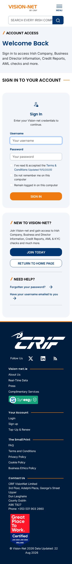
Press (11, 385)
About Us (14, 374)
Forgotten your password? (28, 287)
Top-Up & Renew (19, 429)
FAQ (11, 445)
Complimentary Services (23, 391)
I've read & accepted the (35, 167)
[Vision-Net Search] (22, 8)
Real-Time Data (18, 380)
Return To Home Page (36, 263)
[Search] (58, 20)
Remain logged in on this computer (36, 185)
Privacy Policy (17, 456)
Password (16, 149)
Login (11, 418)
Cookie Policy (16, 462)
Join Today (36, 252)
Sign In (36, 196)
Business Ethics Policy (22, 468)
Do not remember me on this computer (32, 177)
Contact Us (16, 478)
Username (16, 133)
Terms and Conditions (22, 451)
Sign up (13, 423)
